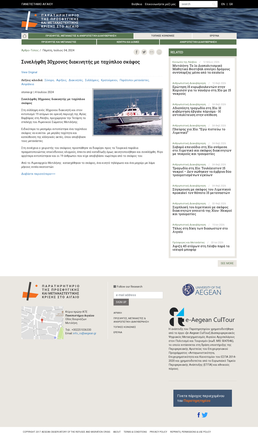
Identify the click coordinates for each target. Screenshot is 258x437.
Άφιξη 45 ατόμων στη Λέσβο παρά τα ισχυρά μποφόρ (200, 247)
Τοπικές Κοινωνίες (163, 35)
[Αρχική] (52, 20)
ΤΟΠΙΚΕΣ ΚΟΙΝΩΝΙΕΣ (125, 327)
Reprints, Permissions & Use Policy (190, 432)
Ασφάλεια (27, 84)
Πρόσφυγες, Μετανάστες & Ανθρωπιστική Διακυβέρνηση (81, 35)
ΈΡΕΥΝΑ (118, 332)
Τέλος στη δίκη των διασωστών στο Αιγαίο (200, 230)
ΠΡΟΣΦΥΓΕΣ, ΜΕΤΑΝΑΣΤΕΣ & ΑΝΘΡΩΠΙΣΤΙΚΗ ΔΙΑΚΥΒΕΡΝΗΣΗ (131, 320)
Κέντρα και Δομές (128, 41)
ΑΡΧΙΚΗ (118, 312)
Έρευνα (214, 35)
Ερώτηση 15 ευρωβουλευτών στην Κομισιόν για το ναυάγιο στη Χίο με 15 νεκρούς (201, 90)
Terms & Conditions (135, 432)
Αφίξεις (61, 80)
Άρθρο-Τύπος (30, 50)
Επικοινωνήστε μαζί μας (160, 4)
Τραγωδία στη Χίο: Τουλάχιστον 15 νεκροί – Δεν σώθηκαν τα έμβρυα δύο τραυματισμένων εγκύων (201, 171)
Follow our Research (129, 286)
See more (227, 263)
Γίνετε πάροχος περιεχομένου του (200, 398)
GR (231, 4)
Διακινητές (76, 80)
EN (223, 4)
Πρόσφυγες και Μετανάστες (58, 41)
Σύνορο (49, 80)
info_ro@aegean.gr (84, 333)
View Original (29, 72)
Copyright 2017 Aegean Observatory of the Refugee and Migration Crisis (66, 432)
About (117, 432)
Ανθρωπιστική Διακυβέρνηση (198, 41)
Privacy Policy (158, 432)
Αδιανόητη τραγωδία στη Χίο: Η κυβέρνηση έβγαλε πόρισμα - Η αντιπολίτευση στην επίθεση (196, 111)
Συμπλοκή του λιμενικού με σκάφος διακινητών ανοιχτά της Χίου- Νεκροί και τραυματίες (202, 210)
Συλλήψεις (92, 80)
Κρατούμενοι (109, 80)
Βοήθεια (137, 4)
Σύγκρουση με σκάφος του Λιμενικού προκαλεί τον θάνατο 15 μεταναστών (201, 191)
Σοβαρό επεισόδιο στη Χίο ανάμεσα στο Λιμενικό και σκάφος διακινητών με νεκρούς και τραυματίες (201, 150)
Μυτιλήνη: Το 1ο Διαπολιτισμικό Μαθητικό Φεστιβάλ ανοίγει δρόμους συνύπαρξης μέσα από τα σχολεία (201, 69)
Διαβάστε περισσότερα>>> (38, 174)
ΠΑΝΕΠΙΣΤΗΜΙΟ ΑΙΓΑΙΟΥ (37, 4)
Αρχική (25, 36)
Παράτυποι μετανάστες (134, 80)
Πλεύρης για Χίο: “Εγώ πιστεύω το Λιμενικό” (198, 131)
